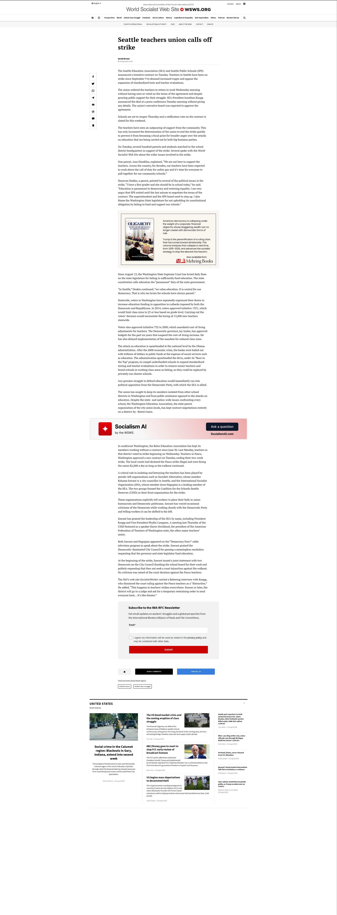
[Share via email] (93, 104)
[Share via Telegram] (93, 97)
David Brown (124, 58)
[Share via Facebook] (93, 76)
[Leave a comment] (93, 118)
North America (95, 708)
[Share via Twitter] (93, 83)
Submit (169, 649)
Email (132, 625)
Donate (210, 24)
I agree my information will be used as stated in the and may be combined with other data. (170, 639)
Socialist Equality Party (156, 24)
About (238, 4)
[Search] (244, 19)
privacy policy (195, 637)
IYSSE (173, 24)
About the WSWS (185, 24)
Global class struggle (143, 686)
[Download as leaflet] (93, 111)
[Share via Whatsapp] (93, 90)
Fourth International (133, 24)
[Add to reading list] (93, 125)
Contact (230, 4)
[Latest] (99, 19)
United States (124, 686)
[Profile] (244, 4)
